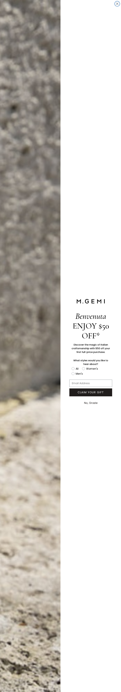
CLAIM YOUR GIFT (91, 392)
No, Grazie (91, 403)
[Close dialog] (117, 3)
